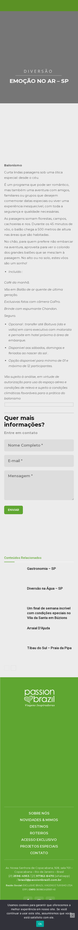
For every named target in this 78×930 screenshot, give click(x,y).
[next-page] (13, 668)
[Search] (72, 5)
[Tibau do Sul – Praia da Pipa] (14, 653)
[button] (7, 5)
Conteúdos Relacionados (22, 558)
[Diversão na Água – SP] (14, 593)
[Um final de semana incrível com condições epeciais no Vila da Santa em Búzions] (14, 613)
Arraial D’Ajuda (38, 628)
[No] (72, 915)
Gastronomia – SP (41, 568)
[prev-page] (6, 668)
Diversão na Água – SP (45, 588)
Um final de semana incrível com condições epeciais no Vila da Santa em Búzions (49, 613)
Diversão (38, 71)
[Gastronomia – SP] (14, 573)
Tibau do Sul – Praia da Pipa (49, 648)
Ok (40, 923)
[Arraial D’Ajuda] (14, 633)
